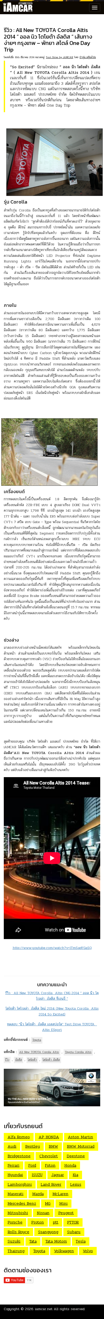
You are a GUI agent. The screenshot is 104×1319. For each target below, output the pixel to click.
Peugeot (66, 1213)
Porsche (15, 1222)
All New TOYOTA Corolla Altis (39, 1052)
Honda (70, 1165)
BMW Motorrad (80, 1146)
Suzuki (14, 1241)
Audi (12, 1146)
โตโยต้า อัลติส (51, 1059)
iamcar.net (44, 1309)
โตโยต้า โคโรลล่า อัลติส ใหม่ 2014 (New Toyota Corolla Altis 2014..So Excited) (52, 1011)
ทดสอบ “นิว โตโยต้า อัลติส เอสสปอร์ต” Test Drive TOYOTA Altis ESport (52, 1027)
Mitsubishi (18, 1213)
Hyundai (15, 1175)
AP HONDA (49, 1137)
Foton (50, 1165)
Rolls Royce (18, 1232)
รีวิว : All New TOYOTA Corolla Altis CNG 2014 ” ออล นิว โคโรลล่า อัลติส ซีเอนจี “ (52, 995)
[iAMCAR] (16, 7)
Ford (32, 1165)
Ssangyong (48, 1232)
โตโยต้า (32, 1059)
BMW (53, 1146)
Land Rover (51, 1184)
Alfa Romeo (19, 1137)
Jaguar (57, 1175)
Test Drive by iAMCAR (59, 57)
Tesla (81, 1241)
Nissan (43, 1213)
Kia (75, 1175)
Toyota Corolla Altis (78, 1052)
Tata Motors (56, 1241)
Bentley (32, 1146)
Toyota (36, 1040)
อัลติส (18, 1059)
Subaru (74, 1232)
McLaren (60, 1194)
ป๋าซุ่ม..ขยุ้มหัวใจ (88, 57)
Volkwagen (64, 1251)
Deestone (76, 1156)
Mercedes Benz (22, 1203)
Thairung (16, 1251)
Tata (33, 1241)
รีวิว (7, 1059)
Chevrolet (48, 1156)
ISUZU (37, 1175)
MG (47, 1203)
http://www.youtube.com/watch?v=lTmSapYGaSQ (52, 947)
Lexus (75, 1184)
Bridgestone (19, 1156)
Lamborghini (20, 1184)
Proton (37, 1222)
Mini (63, 1203)
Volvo (88, 1251)
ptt (55, 1222)
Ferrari (13, 1165)
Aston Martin (80, 1137)
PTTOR (73, 1222)
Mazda (38, 1194)
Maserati (15, 1194)
